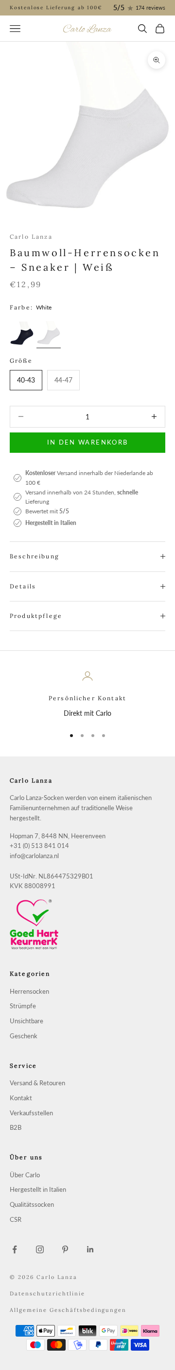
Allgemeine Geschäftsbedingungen (68, 1310)
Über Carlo (25, 1175)
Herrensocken (29, 991)
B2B (15, 1127)
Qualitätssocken (32, 1204)
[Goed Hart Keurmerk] (87, 924)
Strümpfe (23, 1006)
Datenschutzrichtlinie (47, 1293)
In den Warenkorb (87, 442)
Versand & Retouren (37, 1083)
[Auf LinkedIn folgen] (90, 1249)
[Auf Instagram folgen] (40, 1249)
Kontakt (21, 1098)
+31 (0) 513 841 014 (39, 845)
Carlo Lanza (31, 236)
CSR (15, 1219)
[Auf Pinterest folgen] (65, 1249)
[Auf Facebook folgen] (14, 1249)
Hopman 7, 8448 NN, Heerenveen (57, 836)
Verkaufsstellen (31, 1113)
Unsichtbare (26, 1021)
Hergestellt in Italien (38, 1189)
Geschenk (23, 1036)
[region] (87, 694)
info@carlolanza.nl (34, 856)
